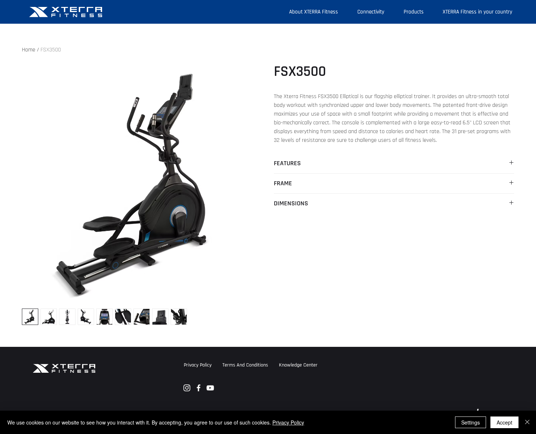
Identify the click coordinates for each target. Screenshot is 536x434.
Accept (504, 422)
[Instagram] (186, 387)
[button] (298, 365)
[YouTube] (210, 387)
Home (28, 50)
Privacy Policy (288, 422)
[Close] (527, 422)
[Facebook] (198, 387)
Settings (470, 422)
